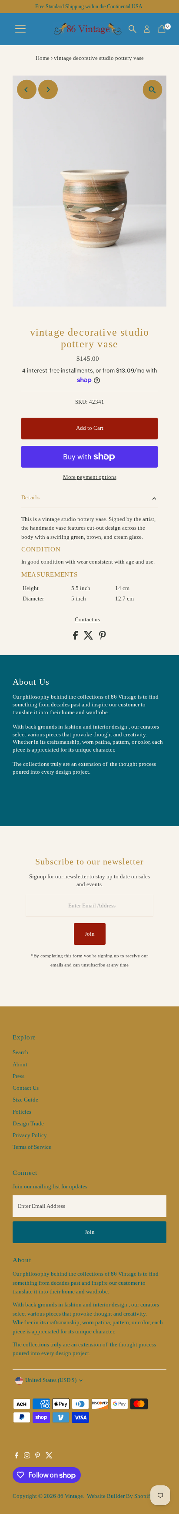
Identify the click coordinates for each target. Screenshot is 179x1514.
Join (90, 934)
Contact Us (26, 1088)
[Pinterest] (37, 1456)
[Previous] (26, 89)
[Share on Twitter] (89, 638)
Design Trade (28, 1124)
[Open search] (132, 29)
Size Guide (25, 1100)
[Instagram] (27, 1456)
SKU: (81, 402)
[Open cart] (161, 29)
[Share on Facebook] (76, 638)
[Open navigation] (20, 29)
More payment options (89, 477)
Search (20, 1052)
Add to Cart (89, 428)
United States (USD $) (50, 1380)
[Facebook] (16, 1456)
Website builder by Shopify (120, 1496)
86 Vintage (70, 1496)
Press (18, 1076)
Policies (22, 1112)
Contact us (87, 620)
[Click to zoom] (152, 89)
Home (43, 58)
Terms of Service (32, 1147)
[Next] (48, 89)
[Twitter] (49, 1456)
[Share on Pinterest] (102, 638)
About (20, 1065)
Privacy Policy (30, 1135)
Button (30, 793)
